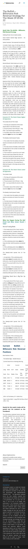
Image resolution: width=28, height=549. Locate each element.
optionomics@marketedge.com (10, 481)
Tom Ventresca (8, 23)
